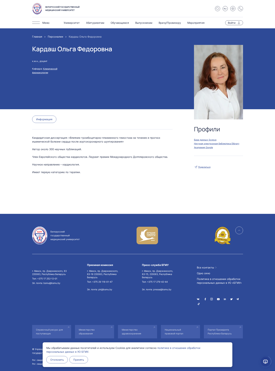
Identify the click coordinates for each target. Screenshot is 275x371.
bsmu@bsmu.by (51, 283)
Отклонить (57, 359)
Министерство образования (87, 331)
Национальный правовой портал (174, 331)
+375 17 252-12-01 (47, 278)
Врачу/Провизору (170, 22)
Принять (78, 359)
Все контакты (205, 267)
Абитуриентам (95, 22)
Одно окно (203, 273)
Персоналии (55, 36)
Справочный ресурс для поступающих (49, 331)
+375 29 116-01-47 (102, 281)
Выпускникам (143, 22)
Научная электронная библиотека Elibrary (216, 143)
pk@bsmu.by (105, 289)
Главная (37, 36)
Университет (72, 22)
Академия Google (203, 147)
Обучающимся (120, 22)
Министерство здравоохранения (131, 331)
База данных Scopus (205, 139)
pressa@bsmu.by (162, 289)
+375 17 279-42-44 (157, 281)
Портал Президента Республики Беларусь (220, 331)
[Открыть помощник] (265, 361)
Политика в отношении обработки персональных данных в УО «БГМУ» (219, 280)
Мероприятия (195, 22)
